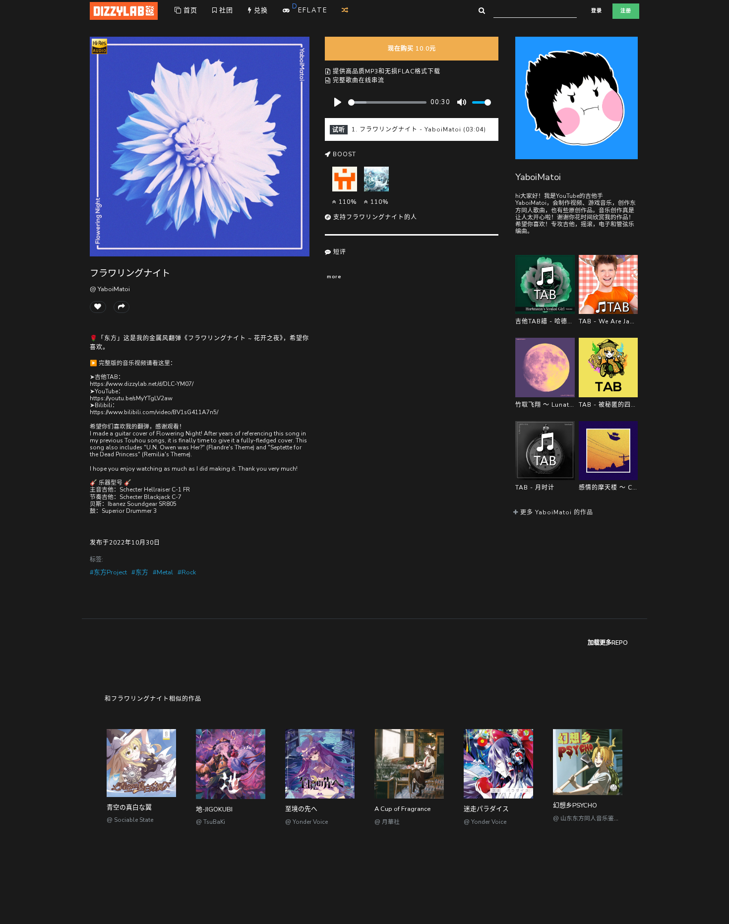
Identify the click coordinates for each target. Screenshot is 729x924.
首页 (189, 10)
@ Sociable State (130, 820)
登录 (596, 10)
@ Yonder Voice (306, 822)
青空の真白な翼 (129, 807)
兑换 (260, 10)
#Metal (163, 572)
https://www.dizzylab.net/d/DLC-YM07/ (141, 384)
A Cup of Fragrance (402, 808)
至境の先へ (301, 808)
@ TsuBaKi (210, 822)
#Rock (187, 572)
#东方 (139, 572)
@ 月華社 (387, 822)
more (334, 276)
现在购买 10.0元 (412, 49)
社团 (225, 10)
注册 (625, 10)
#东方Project (108, 572)
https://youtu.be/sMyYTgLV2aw (131, 398)
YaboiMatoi (538, 177)
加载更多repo (608, 643)
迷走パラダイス (486, 808)
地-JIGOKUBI (214, 809)
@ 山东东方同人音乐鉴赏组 (589, 818)
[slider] (387, 102)
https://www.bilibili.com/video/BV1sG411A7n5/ (154, 412)
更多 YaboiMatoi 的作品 (555, 512)
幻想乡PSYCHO (575, 805)
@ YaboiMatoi (110, 289)
